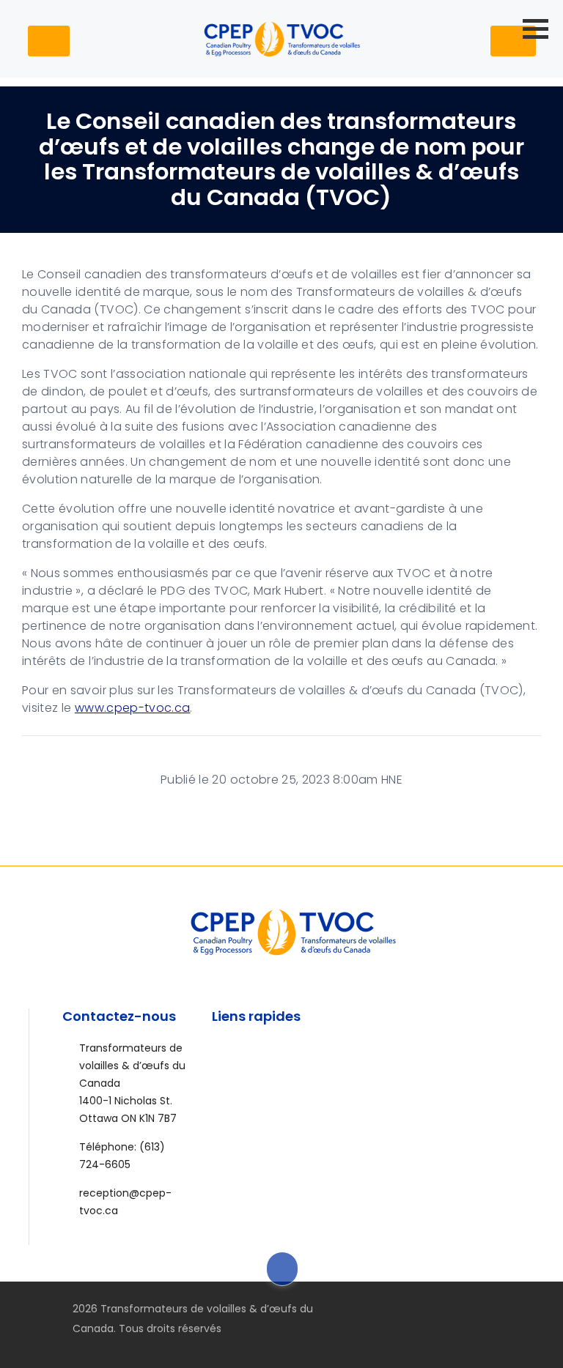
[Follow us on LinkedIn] (507, 1308)
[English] (463, 37)
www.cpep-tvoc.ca (133, 707)
